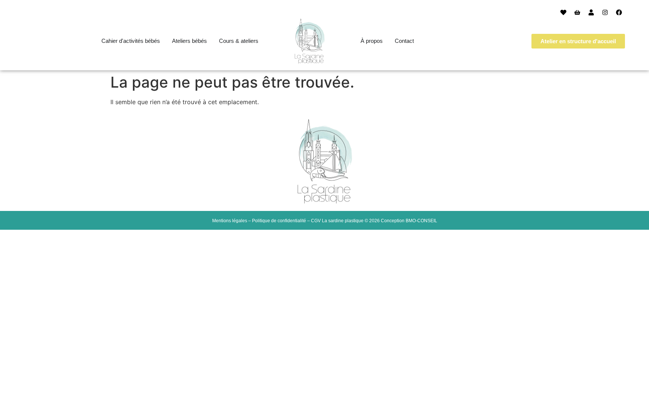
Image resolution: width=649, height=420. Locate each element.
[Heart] (563, 12)
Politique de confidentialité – (281, 220)
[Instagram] (605, 12)
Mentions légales (229, 220)
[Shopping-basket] (577, 12)
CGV (316, 220)
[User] (591, 12)
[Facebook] (619, 12)
